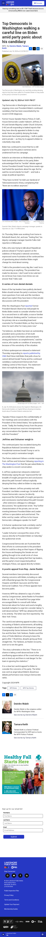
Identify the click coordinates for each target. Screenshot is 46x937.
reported (28, 306)
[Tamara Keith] (7, 727)
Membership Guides (11, 909)
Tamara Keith (21, 724)
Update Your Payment (11, 904)
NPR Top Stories (28, 688)
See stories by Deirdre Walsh (25, 715)
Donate (39, 3)
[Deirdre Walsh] (7, 707)
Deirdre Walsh (15, 46)
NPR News (13, 688)
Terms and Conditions (11, 900)
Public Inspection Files (11, 891)
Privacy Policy (8, 895)
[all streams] (43, 934)
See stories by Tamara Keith (25, 738)
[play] (3, 934)
